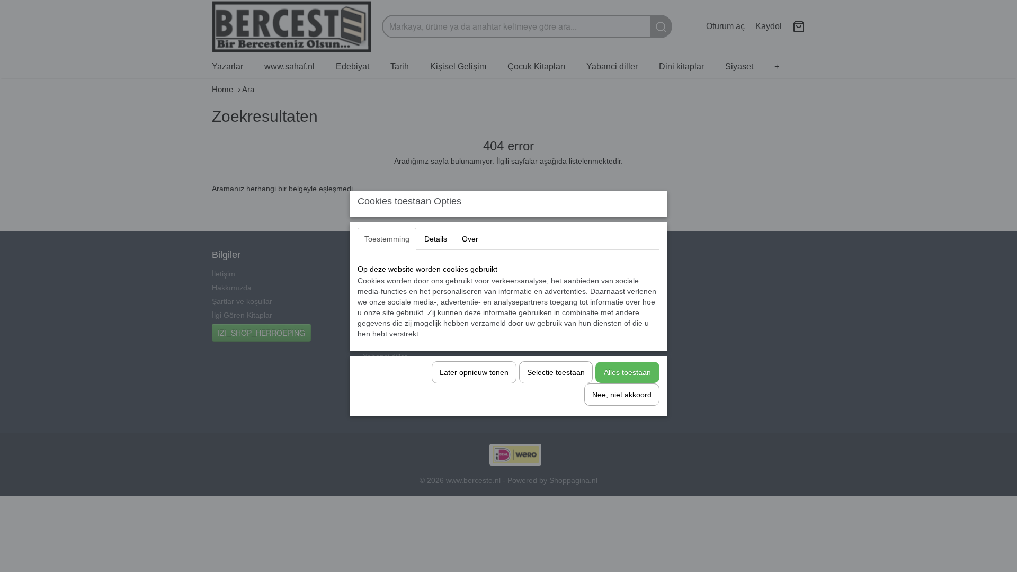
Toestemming (386, 239)
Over (470, 239)
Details (435, 239)
